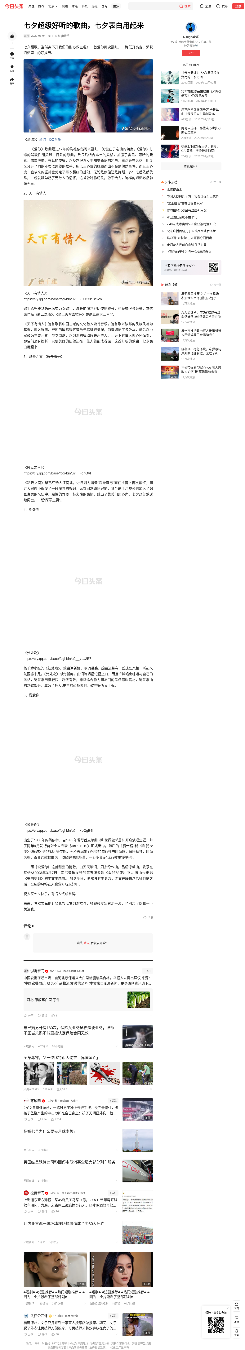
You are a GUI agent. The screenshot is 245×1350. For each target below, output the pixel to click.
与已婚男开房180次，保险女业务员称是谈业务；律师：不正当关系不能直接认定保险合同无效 (71, 1030)
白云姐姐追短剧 (98, 1303)
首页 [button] (236, 1308)
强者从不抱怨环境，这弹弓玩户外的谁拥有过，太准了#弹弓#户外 (201, 351)
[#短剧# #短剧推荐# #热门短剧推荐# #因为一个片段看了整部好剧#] (121, 1269)
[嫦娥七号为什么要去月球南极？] (137, 1140)
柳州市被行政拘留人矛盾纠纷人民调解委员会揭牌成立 (201, 333)
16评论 (116, 1303)
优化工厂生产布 (119, 1347)
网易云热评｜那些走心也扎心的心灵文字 (201, 130)
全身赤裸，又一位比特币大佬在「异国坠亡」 (62, 1057)
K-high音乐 (62, 35)
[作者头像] (191, 27)
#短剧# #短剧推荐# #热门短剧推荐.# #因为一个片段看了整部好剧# (54, 1294)
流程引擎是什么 (120, 1343)
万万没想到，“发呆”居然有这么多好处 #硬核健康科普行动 (201, 314)
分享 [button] (12, 83)
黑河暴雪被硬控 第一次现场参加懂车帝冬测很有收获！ (200, 296)
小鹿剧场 (29, 1303)
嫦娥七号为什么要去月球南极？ (50, 1131)
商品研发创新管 (57, 1347)
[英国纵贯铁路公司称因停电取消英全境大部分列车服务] (137, 1171)
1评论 (41, 1242)
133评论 (43, 1303)
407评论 (43, 1046)
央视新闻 (29, 1242)
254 (44, 1119)
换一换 (217, 182)
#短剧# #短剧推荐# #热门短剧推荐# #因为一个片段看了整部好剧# (119, 1294)
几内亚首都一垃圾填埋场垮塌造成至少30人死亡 (64, 1223)
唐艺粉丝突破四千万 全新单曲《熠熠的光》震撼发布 (200, 112)
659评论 (48, 1089)
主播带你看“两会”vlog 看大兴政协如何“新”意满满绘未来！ (201, 369)
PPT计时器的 (42, 1343)
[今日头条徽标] (14, 6)
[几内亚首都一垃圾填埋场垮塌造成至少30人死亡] (137, 1232)
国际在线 (29, 1180)
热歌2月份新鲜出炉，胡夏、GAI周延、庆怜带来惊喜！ (200, 148)
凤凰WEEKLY (31, 1089)
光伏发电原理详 (78, 1343)
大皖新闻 (29, 1046)
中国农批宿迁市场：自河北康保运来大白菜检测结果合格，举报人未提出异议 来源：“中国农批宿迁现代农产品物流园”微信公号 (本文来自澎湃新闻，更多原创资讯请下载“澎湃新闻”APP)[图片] (88, 981)
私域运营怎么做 (99, 1343)
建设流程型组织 (141, 1343)
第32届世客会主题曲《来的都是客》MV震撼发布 (201, 93)
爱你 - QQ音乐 (50, 139)
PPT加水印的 (59, 1343)
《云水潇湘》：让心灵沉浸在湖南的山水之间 (200, 75)
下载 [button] (236, 1332)
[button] (31, 6)
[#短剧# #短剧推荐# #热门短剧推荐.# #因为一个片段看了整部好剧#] (55, 1269)
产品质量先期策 (78, 1347)
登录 (238, 6)
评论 (44, 1015)
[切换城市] (57, 6)
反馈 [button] (236, 1322)
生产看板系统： (98, 1347)
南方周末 (29, 1150)
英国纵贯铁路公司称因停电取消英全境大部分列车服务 (69, 1162)
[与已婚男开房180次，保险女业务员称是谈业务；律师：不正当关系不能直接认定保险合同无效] (137, 1036)
